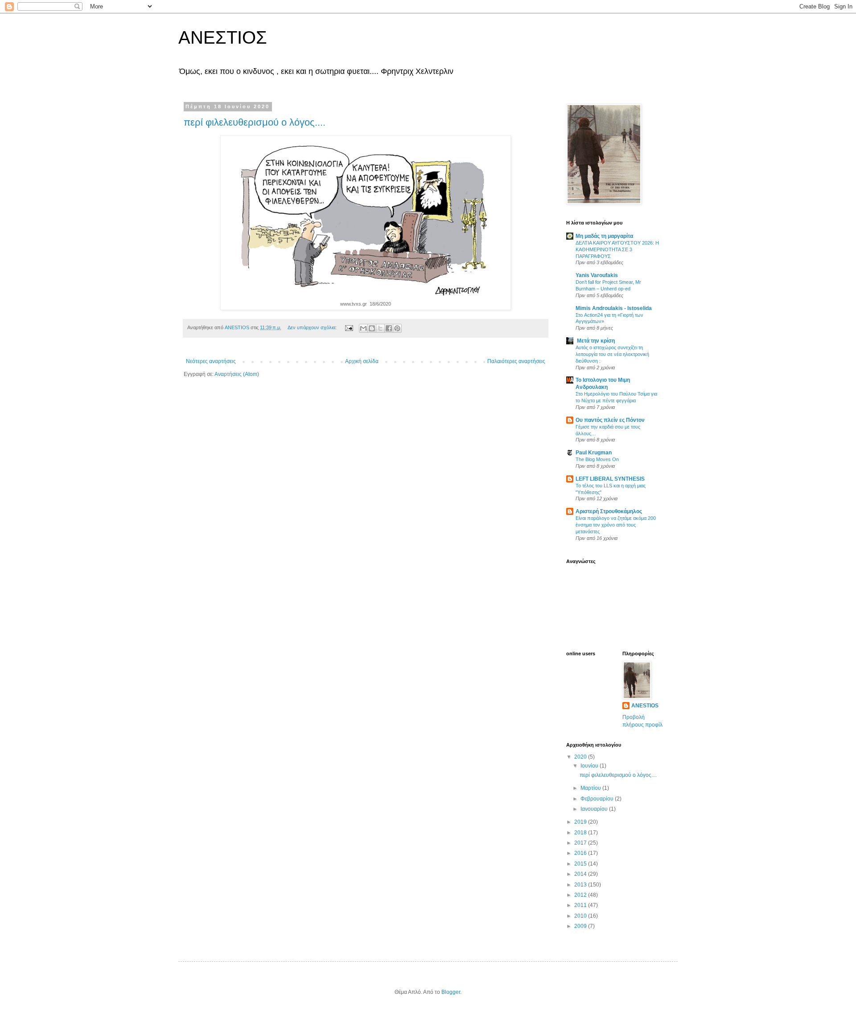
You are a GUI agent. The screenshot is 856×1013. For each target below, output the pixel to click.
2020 (581, 757)
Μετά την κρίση (595, 341)
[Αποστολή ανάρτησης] (348, 327)
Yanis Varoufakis (597, 275)
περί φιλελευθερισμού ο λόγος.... (254, 122)
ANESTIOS (644, 706)
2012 (581, 895)
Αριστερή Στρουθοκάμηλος (609, 511)
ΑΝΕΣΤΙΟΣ (222, 37)
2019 (581, 822)
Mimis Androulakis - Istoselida (614, 308)
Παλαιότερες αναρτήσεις (516, 361)
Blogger (450, 992)
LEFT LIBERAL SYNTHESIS (610, 479)
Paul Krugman (594, 452)
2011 (581, 905)
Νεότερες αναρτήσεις (211, 361)
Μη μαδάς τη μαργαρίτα (604, 236)
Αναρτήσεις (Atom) (236, 374)
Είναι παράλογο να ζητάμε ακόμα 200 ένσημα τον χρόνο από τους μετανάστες (616, 524)
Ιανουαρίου (594, 809)
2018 (581, 832)
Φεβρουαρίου (597, 799)
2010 (581, 916)
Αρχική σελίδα (362, 361)
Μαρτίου (591, 788)
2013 (581, 885)
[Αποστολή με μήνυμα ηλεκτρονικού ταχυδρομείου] (363, 328)
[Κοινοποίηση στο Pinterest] (397, 328)
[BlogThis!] (371, 328)
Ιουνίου (590, 766)
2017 (581, 843)
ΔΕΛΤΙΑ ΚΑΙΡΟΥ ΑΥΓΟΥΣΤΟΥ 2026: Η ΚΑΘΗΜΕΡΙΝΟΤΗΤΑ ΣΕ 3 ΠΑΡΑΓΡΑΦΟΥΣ (617, 249)
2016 (581, 853)
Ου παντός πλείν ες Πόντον (610, 420)
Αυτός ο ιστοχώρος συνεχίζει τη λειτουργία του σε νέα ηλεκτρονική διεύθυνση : (612, 354)
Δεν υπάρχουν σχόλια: (313, 327)
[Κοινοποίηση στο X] (380, 328)
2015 (581, 864)
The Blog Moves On (597, 459)
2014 (581, 874)
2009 (581, 926)
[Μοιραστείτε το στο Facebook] (388, 328)
